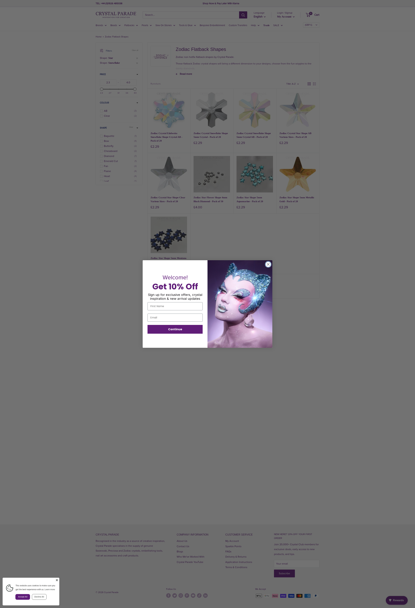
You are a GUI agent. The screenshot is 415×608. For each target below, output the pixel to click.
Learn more (50, 589)
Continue (175, 329)
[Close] (57, 580)
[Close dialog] (268, 264)
